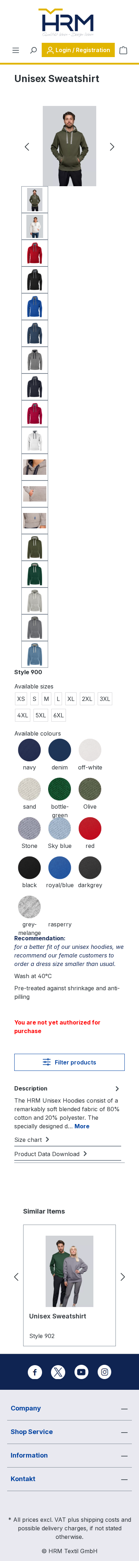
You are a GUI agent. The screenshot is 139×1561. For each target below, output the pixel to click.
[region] (69, 387)
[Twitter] (58, 1372)
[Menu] (15, 50)
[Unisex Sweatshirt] (69, 1271)
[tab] (67, 1107)
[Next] (112, 146)
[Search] (33, 50)
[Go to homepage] (66, 23)
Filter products (74, 1062)
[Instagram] (104, 1372)
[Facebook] (35, 1372)
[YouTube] (81, 1372)
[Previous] (26, 146)
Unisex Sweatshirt (57, 1316)
